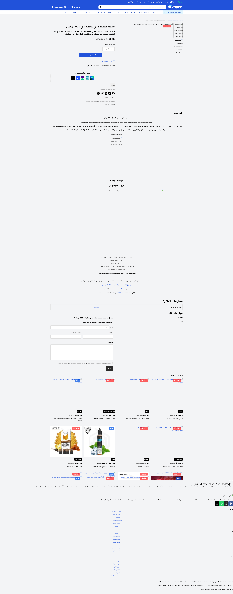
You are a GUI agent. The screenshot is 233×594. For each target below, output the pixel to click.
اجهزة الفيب (157, 12)
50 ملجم (96, 307)
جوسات (146, 459)
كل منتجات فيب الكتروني (172, 20)
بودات (119, 12)
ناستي (180, 411)
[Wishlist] (72, 7)
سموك (79, 411)
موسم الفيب (76, 12)
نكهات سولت (130, 12)
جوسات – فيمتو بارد (143, 466)
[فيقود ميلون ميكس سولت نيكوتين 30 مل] (133, 393)
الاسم (111, 332)
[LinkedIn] (106, 93)
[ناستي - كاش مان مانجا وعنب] (167, 393)
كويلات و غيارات (106, 12)
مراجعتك (110, 342)
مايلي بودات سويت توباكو (74, 466)
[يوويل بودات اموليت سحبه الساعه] (167, 441)
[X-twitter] (217, 503)
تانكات (97, 12)
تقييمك (111, 327)
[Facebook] (173, 2)
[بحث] (100, 7)
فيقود (95, 101)
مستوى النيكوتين (110, 44)
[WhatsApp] (98, 93)
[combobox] (134, 7)
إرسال (109, 368)
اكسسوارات (88, 12)
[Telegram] (102, 93)
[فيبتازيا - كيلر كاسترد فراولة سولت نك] (99, 393)
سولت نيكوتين (120, 292)
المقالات (66, 12)
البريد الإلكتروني (76, 332)
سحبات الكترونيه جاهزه (173, 12)
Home (181, 20)
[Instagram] (171, 2)
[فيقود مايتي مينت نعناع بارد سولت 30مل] (99, 441)
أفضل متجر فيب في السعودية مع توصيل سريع (214, 484)
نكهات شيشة (144, 12)
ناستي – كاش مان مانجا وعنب (174, 418)
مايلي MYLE (78, 459)
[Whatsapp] (221, 503)
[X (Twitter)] (109, 93)
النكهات (120, 288)
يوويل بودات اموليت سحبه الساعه (173, 466)
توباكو (106, 104)
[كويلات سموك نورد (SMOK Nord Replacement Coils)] (66, 393)
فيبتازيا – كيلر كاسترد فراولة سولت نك (104, 418)
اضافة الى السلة (91, 55)
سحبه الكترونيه (90, 101)
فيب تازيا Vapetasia (109, 411)
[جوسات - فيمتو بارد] (133, 441)
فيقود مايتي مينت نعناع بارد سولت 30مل (103, 466)
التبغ (109, 104)
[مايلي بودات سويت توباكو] (66, 441)
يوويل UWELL (178, 459)
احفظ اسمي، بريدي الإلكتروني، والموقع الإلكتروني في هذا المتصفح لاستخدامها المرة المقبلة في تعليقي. (84, 363)
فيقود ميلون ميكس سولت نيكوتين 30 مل (137, 418)
